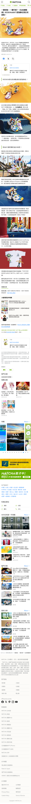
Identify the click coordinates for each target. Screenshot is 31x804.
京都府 (3, 686)
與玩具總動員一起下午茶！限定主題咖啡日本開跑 (22, 393)
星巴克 (21, 491)
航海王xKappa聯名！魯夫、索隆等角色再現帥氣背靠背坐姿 (19, 316)
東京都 (3, 683)
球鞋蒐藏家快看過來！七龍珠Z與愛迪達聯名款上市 (19, 309)
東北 (3, 494)
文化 (19, 509)
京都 (11, 487)
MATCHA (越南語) (6, 735)
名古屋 (16, 487)
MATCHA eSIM (5, 752)
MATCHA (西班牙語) (7, 742)
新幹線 (8, 496)
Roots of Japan (6, 768)
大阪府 (17, 683)
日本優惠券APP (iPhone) (8, 745)
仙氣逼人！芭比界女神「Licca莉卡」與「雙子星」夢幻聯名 (7, 393)
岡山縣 (17, 693)
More (26, 421)
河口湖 (15, 489)
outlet (21, 494)
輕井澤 (20, 489)
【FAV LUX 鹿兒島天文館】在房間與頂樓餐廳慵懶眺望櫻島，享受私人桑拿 (21, 614)
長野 (7, 491)
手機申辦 (13, 496)
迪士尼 (16, 494)
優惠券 (15, 5)
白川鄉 (26, 491)
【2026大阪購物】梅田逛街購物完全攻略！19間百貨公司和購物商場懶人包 (21, 585)
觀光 (3, 5)
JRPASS (4, 489)
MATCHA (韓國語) (6, 724)
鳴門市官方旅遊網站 (7, 772)
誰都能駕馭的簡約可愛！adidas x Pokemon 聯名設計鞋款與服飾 (17, 301)
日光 (11, 494)
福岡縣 (3, 690)
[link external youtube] (16, 702)
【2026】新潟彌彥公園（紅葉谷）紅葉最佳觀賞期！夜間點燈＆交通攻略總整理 (21, 638)
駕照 (7, 494)
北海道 (10, 489)
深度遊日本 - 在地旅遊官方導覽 (10, 756)
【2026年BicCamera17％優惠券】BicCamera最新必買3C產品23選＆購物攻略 (21, 577)
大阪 (7, 487)
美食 (9, 5)
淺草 (3, 496)
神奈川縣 (4, 693)
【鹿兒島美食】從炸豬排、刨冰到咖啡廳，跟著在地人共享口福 (21, 621)
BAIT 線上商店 (11, 293)
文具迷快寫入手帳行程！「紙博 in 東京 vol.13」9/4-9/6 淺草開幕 (21, 556)
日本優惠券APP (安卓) (7, 749)
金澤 (25, 489)
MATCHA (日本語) (6, 710)
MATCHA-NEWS (14, 68)
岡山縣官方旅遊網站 (7, 765)
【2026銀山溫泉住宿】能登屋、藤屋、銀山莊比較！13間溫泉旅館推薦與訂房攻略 (21, 645)
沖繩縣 (17, 690)
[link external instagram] (13, 702)
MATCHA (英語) (6, 714)
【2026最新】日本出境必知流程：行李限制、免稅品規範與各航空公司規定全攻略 (21, 593)
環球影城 (21, 487)
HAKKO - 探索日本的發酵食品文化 (11, 775)
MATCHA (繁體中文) (7, 717)
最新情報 (23, 5)
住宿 (19, 505)
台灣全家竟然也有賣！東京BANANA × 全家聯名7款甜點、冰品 (21, 548)
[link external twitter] (6, 702)
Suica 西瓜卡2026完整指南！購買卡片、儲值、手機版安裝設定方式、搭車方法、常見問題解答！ (21, 571)
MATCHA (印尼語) (6, 731)
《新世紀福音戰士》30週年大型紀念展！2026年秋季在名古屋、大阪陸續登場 (21, 540)
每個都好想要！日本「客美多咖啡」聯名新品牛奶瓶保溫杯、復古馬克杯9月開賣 (21, 533)
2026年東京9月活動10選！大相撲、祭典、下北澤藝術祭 (21, 600)
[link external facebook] (2, 702)
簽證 (25, 494)
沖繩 (3, 487)
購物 (4, 370)
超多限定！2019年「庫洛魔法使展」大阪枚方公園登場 (8, 411)
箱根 (16, 491)
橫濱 (3, 491)
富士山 (12, 491)
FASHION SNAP (10, 332)
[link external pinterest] (9, 702)
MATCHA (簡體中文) (7, 728)
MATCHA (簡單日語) (7, 738)
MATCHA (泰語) (6, 721)
